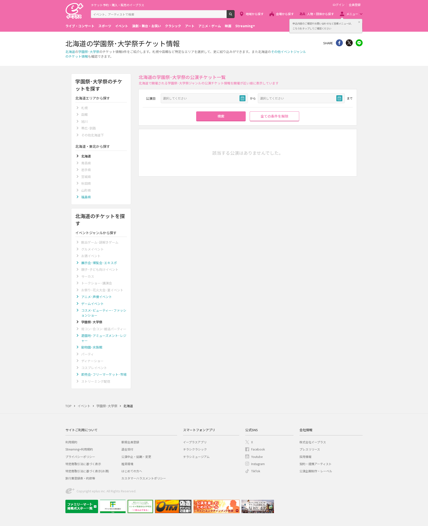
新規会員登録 (130, 442)
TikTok (255, 471)
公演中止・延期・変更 (136, 456)
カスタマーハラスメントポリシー (143, 478)
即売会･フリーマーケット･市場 (104, 374)
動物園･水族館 (91, 347)
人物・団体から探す (320, 14)
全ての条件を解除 (274, 116)
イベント (121, 26)
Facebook (258, 449)
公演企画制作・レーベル (315, 471)
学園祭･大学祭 (88, 51)
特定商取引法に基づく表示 (83, 464)
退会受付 (127, 449)
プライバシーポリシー (80, 456)
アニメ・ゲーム (209, 26)
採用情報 (305, 456)
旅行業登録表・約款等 (80, 478)
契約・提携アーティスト (315, 464)
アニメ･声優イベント (96, 296)
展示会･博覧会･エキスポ (99, 262)
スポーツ (104, 26)
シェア (339, 42)
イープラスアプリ (195, 442)
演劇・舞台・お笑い (146, 26)
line (359, 42)
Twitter (349, 42)
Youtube (257, 456)
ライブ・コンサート (79, 26)
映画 (228, 26)
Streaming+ (245, 26)
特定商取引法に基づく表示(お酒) (87, 471)
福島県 (86, 197)
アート (189, 26)
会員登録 (355, 4)
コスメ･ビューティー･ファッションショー (103, 313)
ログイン (339, 4)
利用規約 (71, 442)
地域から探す (255, 14)
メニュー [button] (352, 14)
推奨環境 (127, 464)
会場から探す (285, 14)
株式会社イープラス (312, 442)
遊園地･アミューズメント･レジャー (103, 338)
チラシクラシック (195, 449)
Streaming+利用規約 (79, 449)
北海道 (70, 51)
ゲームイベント (92, 303)
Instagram (258, 464)
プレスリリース (309, 449)
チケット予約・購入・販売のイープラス (117, 5)
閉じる (359, 22)
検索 (234, 16)
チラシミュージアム (196, 456)
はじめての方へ (131, 471)
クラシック (173, 26)
